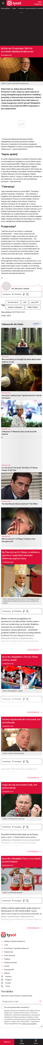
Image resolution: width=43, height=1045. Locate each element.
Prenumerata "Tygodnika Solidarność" (16, 948)
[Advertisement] (21, 28)
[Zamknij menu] (3, 3)
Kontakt (6, 966)
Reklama (7, 973)
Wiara (14, 8)
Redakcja (7, 959)
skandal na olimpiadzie (15, 307)
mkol (24, 302)
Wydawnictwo (8, 952)
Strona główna (5, 8)
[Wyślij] (40, 1001)
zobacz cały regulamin (29, 1024)
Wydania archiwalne (10, 963)
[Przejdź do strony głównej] (14, 3)
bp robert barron (13, 302)
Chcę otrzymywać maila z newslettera (17, 1007)
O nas (6, 945)
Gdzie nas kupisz (9, 955)
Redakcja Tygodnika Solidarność (14, 941)
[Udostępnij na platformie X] (27, 294)
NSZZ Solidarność (38, 3)
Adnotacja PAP (9, 970)
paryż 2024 (34, 302)
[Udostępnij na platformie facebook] (24, 294)
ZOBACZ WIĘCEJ (32, 307)
